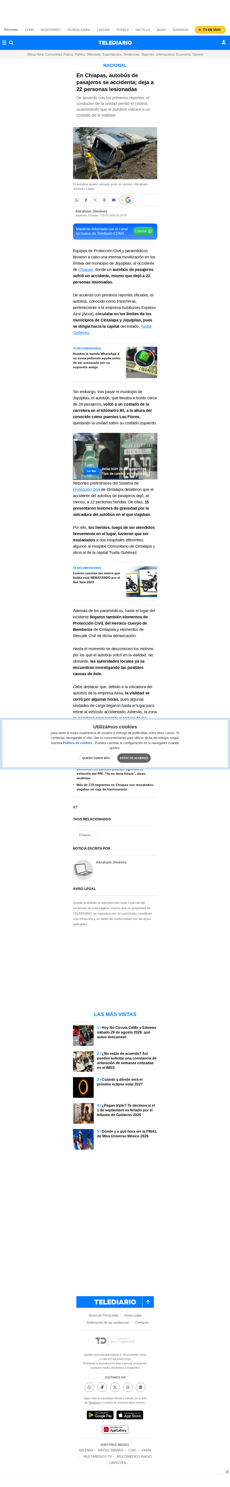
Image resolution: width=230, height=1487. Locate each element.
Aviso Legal (132, 1315)
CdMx (29, 30)
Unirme (141, 231)
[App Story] (129, 1415)
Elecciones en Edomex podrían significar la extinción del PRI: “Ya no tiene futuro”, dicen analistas (111, 773)
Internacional (165, 54)
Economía (183, 54)
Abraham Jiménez (91, 211)
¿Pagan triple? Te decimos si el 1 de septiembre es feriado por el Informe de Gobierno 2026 (126, 1110)
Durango (180, 30)
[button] (77, 200)
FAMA (146, 1450)
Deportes (147, 54)
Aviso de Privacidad (103, 1315)
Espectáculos (112, 54)
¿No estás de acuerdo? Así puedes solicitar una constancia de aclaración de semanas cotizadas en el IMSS (127, 1061)
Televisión (94, 54)
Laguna (103, 30)
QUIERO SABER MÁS (96, 757)
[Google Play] (100, 1415)
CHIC (132, 1450)
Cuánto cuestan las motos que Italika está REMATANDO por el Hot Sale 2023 (96, 577)
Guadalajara (79, 30)
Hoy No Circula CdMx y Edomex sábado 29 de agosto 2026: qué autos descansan (126, 1032)
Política (80, 54)
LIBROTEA (117, 1463)
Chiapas (85, 269)
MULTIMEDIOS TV (97, 1456)
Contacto (141, 1322)
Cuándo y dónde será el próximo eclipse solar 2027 (120, 1082)
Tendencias (131, 54)
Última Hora (35, 54)
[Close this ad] (227, 1472)
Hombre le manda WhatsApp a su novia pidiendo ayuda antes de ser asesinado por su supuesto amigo (97, 360)
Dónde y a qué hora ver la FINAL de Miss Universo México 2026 (127, 1134)
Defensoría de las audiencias (108, 1322)
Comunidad (53, 54)
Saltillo (142, 30)
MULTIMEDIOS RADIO (134, 1456)
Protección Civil (86, 489)
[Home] (115, 43)
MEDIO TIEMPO (110, 1450)
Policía (68, 54)
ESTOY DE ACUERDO (134, 757)
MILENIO (86, 1450)
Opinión (197, 54)
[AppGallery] (115, 1430)
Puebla (123, 30)
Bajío (161, 30)
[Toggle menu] (4, 42)
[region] (115, 11)
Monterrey (51, 30)
